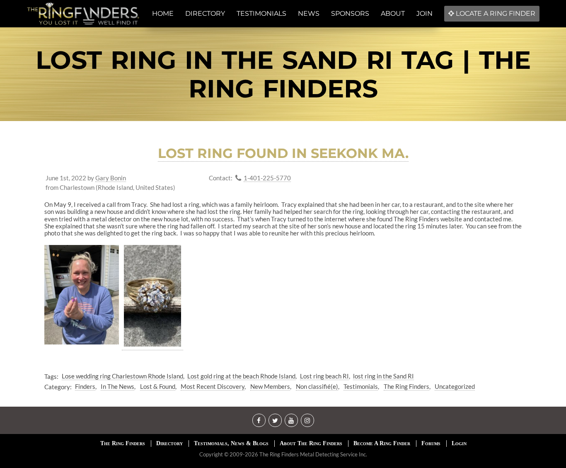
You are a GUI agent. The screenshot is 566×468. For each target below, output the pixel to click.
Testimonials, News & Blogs (231, 443)
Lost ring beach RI (324, 376)
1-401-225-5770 (267, 178)
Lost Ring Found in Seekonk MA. (283, 153)
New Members (270, 386)
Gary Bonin (110, 178)
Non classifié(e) (317, 386)
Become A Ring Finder (381, 443)
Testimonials (360, 386)
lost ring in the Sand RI (383, 376)
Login (459, 443)
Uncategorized (455, 386)
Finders (85, 386)
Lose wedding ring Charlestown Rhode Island (122, 376)
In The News (117, 386)
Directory (169, 443)
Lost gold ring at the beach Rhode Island (241, 376)
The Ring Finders (406, 386)
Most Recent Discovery (212, 386)
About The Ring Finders (311, 443)
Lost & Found (157, 386)
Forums (430, 443)
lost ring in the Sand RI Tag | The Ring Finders (283, 74)
